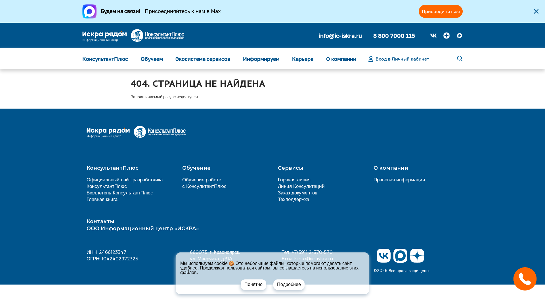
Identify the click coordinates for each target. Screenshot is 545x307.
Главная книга (102, 199)
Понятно (253, 284)
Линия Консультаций (301, 186)
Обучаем (152, 59)
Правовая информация (399, 179)
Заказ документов (297, 192)
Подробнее (289, 284)
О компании (341, 59)
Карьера (302, 59)
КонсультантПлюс (105, 59)
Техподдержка (293, 199)
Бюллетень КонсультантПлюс (120, 192)
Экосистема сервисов (202, 59)
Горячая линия (294, 179)
